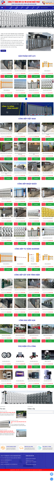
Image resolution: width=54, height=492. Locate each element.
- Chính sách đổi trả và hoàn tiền (31, 464)
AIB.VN (43, 469)
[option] (13, 415)
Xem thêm (3, 50)
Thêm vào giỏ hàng (2, 76)
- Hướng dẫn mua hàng (29, 460)
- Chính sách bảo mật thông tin (31, 458)
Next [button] (27, 424)
